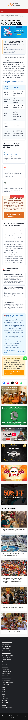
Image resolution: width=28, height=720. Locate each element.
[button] (2, 10)
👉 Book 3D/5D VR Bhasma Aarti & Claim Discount (14, 215)
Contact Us (5, 698)
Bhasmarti (4, 664)
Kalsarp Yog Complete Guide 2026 (11, 631)
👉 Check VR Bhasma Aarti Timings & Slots (12, 372)
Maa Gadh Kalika (6, 653)
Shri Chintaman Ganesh (7, 655)
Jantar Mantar (5, 669)
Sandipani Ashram (6, 659)
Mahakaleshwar (6, 574)
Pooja (3, 689)
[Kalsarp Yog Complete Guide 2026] (14, 621)
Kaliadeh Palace (6, 673)
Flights (3, 696)
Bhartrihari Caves (6, 671)
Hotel (3, 694)
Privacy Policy (5, 702)
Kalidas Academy (6, 678)
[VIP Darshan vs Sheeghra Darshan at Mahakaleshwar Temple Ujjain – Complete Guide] (14, 595)
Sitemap (4, 705)
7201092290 (21, 351)
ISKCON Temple (6, 657)
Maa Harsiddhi (5, 644)
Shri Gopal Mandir (6, 646)
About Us (4, 700)
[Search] (26, 10)
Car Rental (4, 691)
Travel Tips (5, 525)
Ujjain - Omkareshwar (7, 682)
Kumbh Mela (5, 667)
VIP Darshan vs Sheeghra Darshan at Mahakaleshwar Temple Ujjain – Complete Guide (13, 607)
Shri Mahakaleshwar (7, 642)
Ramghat (4, 661)
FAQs (3, 687)
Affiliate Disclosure (7, 707)
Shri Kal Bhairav (6, 648)
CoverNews (21, 715)
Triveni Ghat (5, 675)
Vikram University (6, 680)
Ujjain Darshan (5, 684)
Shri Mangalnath (6, 650)
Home (3, 15)
